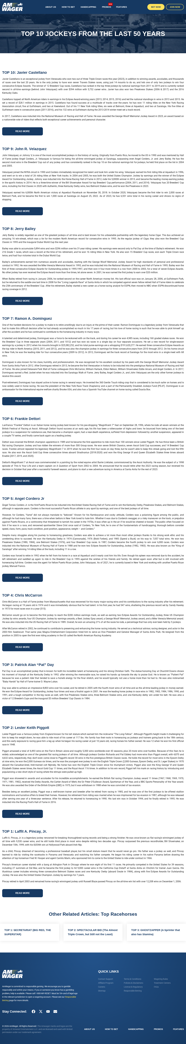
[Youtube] (48, 1011)
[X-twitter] (40, 1011)
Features (121, 7)
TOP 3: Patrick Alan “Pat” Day (28, 665)
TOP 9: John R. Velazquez (24, 149)
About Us (50, 7)
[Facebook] (33, 1011)
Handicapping (88, 7)
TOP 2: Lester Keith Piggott (25, 728)
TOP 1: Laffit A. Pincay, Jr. (24, 831)
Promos (107, 5)
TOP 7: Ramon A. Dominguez (27, 318)
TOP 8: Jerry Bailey (19, 229)
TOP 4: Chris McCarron (22, 595)
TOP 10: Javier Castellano (24, 72)
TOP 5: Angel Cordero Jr (23, 498)
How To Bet (68, 7)
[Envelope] (55, 1011)
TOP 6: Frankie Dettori (21, 419)
